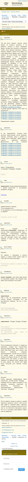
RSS (4, 31)
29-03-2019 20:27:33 (8, 39)
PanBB (12, 443)
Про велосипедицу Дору (8, 308)
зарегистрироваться (7, 28)
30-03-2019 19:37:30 (8, 163)
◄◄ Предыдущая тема (8, 430)
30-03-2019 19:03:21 (8, 129)
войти (21, 26)
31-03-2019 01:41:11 (8, 317)
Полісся (3, 174)
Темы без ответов (15, 11)
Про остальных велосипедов (9, 310)
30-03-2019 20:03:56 (8, 224)
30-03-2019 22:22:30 (8, 248)
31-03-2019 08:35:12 (8, 341)
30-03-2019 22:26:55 (8, 273)
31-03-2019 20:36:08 (8, 373)
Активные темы (6, 11)
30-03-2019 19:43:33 (8, 182)
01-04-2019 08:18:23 (8, 397)
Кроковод (17, 3)
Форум (4, 8)
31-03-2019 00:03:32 (8, 292)
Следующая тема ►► (7, 432)
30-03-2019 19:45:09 (8, 202)
